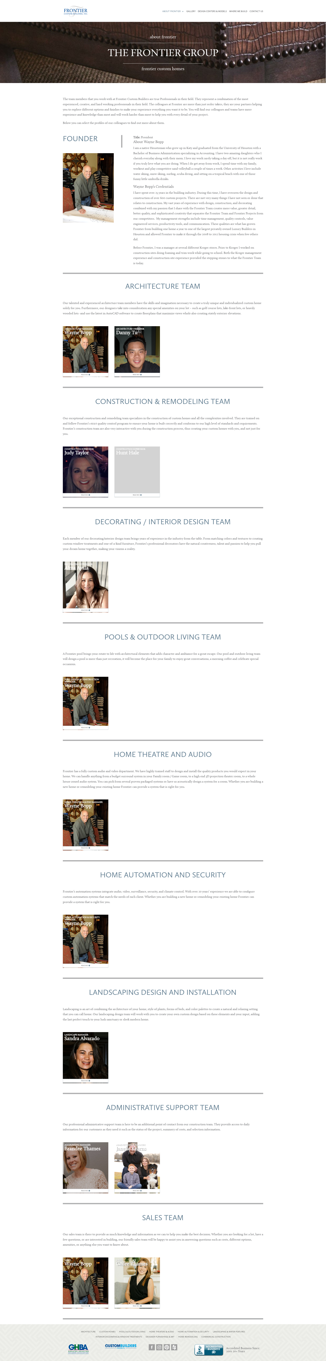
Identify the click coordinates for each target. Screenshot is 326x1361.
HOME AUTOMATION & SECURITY (193, 1331)
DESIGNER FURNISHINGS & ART (160, 1337)
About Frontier (171, 11)
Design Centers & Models (212, 11)
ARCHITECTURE (88, 1331)
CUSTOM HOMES (107, 1331)
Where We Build (238, 11)
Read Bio (84, 374)
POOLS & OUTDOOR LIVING (132, 1331)
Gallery (190, 11)
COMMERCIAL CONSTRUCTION (216, 1337)
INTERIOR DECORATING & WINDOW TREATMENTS (119, 1337)
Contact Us (256, 11)
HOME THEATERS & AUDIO (161, 1331)
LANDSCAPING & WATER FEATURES (229, 1331)
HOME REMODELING (188, 1337)
